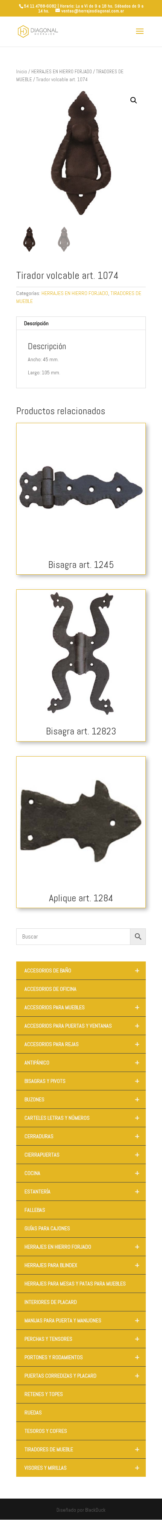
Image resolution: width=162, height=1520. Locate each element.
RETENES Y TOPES (43, 1394)
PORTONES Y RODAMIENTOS (81, 1357)
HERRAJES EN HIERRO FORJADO (61, 71)
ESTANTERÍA (81, 1191)
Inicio (21, 71)
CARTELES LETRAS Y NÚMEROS (81, 1118)
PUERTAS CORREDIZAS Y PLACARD (81, 1376)
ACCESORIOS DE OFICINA (50, 989)
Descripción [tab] (36, 323)
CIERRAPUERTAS (81, 1155)
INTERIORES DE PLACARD (50, 1302)
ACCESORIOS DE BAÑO (81, 970)
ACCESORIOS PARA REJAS (81, 1044)
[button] (134, 100)
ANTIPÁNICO (81, 1062)
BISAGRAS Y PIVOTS (81, 1081)
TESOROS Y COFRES (45, 1431)
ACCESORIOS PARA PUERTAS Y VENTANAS (81, 1026)
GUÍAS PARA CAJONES (47, 1228)
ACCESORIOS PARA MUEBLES (81, 1007)
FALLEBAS (34, 1210)
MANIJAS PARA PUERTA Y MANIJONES (81, 1320)
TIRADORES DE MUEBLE (81, 1449)
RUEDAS (33, 1412)
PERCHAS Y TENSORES (81, 1339)
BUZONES (81, 1099)
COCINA (81, 1173)
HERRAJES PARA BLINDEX (81, 1265)
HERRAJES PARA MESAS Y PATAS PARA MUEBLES (75, 1283)
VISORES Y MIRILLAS (81, 1468)
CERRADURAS (81, 1136)
